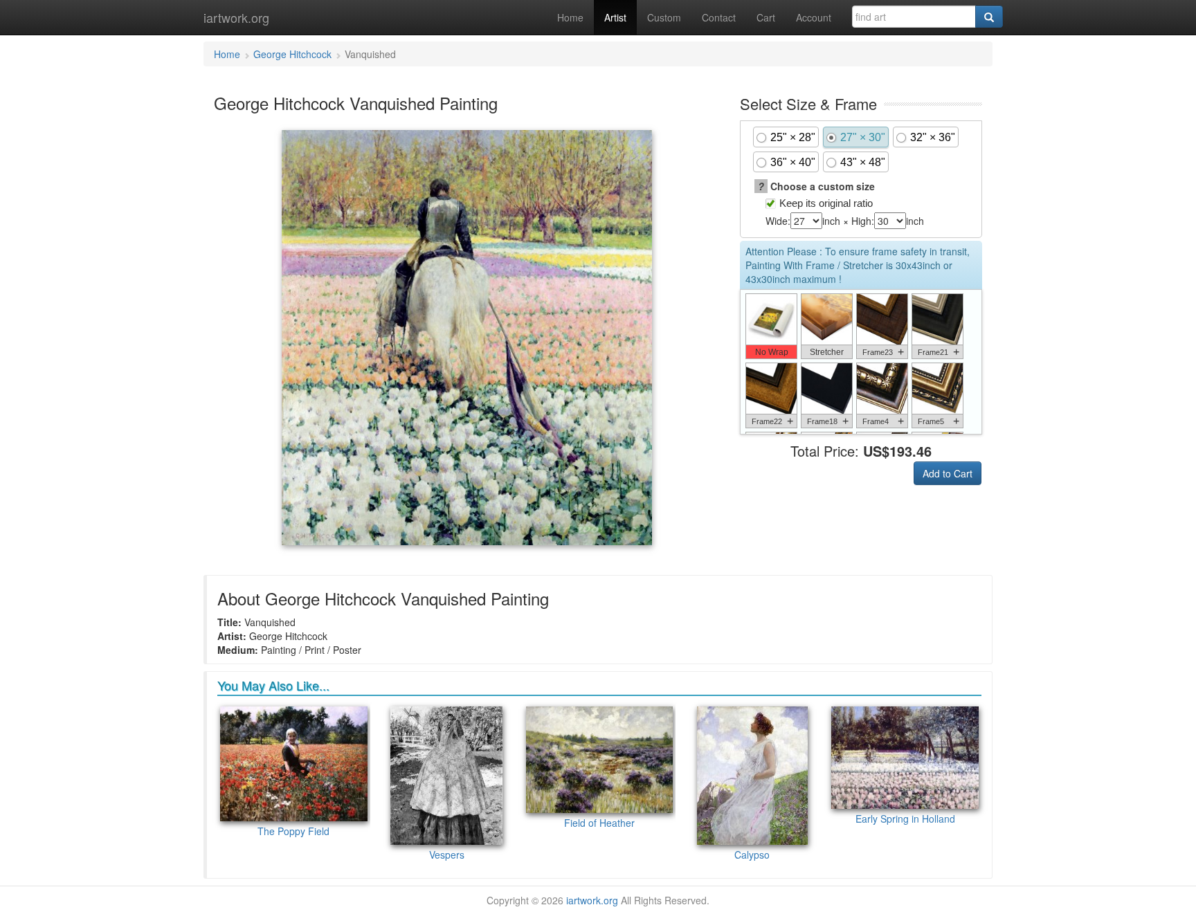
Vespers (446, 854)
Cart (765, 17)
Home (570, 17)
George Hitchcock (292, 54)
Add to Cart (947, 473)
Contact (719, 17)
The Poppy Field (293, 831)
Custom (664, 17)
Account (813, 17)
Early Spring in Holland (905, 818)
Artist (615, 17)
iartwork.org (236, 17)
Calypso (752, 854)
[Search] (989, 17)
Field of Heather (599, 823)
